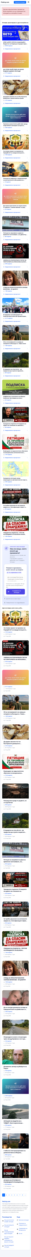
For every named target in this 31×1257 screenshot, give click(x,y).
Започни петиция (20, 2)
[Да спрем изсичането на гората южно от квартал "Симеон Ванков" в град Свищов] (15, 201)
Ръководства (7, 1217)
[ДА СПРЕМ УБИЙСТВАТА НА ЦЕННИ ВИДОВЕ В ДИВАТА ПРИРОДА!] (15, 65)
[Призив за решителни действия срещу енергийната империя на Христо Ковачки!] (15, 119)
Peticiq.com (5, 2)
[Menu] (28, 2)
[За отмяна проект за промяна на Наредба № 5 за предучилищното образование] (15, 147)
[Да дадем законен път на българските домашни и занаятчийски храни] (15, 92)
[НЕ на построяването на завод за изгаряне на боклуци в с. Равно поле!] (15, 337)
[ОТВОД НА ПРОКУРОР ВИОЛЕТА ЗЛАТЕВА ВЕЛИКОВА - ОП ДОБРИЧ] (15, 283)
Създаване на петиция (16, 591)
